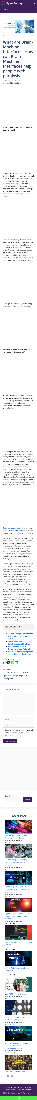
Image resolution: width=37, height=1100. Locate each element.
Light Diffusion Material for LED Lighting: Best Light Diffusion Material (17, 916)
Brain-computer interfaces (14, 528)
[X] (8, 662)
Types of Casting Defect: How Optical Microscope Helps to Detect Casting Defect (16, 675)
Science (8, 669)
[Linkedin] (16, 662)
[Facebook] (5, 662)
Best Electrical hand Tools (15, 1072)
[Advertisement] (18, 106)
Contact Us (18, 1087)
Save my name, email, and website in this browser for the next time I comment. (19, 732)
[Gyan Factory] (3, 3)
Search (7, 796)
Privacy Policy (10, 1090)
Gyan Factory (14, 3)
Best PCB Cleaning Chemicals (16, 994)
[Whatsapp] (12, 662)
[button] (34, 3)
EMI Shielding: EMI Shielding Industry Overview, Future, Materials (16, 862)
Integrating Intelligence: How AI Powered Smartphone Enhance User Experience (17, 889)
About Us (9, 1087)
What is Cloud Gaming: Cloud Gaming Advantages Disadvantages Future (16, 1045)
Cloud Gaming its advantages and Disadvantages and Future (20, 636)
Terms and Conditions (24, 1090)
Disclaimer (27, 1087)
